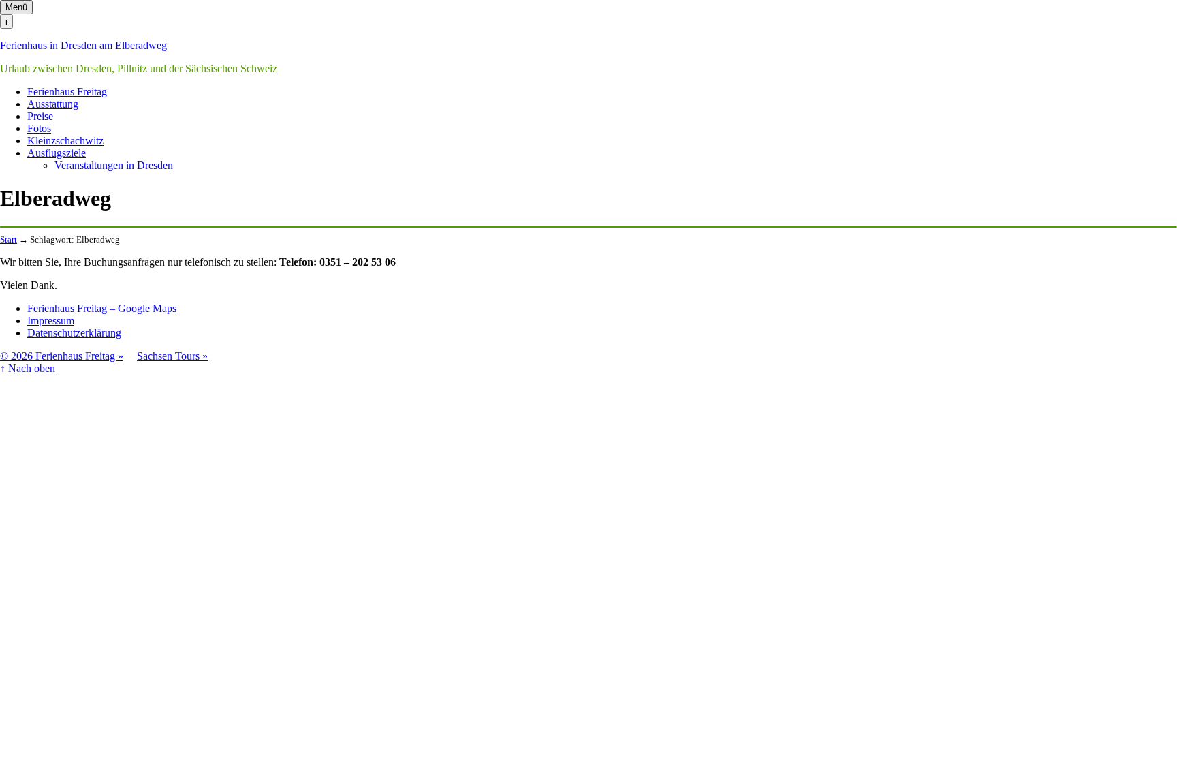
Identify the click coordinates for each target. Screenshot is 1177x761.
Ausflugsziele (56, 153)
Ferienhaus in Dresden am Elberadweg (83, 45)
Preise (40, 116)
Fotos (39, 128)
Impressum (50, 320)
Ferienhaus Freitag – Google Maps (101, 308)
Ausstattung (52, 104)
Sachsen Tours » (172, 356)
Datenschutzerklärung (74, 333)
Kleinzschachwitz (65, 140)
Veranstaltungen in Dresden (113, 165)
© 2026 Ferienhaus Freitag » (61, 356)
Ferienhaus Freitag (67, 91)
